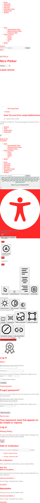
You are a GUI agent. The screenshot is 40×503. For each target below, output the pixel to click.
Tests (5, 128)
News (6, 2)
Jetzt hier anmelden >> (7, 478)
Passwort (3, 371)
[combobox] (20, 182)
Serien (9, 38)
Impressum (7, 132)
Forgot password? (6, 386)
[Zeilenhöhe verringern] (2, 264)
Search (28, 48)
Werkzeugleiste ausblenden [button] (8, 237)
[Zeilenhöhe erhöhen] (2, 257)
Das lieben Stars (9, 9)
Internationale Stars (13, 29)
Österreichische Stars (14, 31)
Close (2, 441)
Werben (6, 12)
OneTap (13, 234)
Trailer (9, 39)
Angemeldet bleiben (8, 379)
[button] (0, 188)
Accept (2, 440)
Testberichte (8, 11)
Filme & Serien (9, 34)
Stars (5, 27)
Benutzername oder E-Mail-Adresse (12, 365)
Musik (6, 43)
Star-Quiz (7, 7)
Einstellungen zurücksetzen (8, 339)
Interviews (7, 5)
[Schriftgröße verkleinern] (2, 242)
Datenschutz (8, 130)
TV (8, 41)
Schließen (3, 140)
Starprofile (7, 4)
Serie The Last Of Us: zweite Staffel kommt (22, 115)
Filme (9, 36)
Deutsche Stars (12, 33)
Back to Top (4, 139)
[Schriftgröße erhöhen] (2, 235)
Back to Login (4, 416)
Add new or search (6, 450)
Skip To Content (5, 338)
